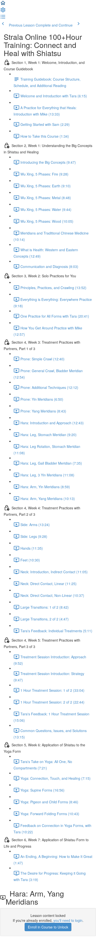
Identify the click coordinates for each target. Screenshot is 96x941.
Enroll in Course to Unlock (48, 927)
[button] (3, 4)
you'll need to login (67, 920)
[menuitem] (3, 11)
